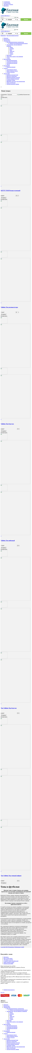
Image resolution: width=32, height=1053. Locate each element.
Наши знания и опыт (9, 962)
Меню (3, 1000)
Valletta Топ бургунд (7, 424)
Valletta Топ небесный (8, 540)
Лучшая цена (4, 97)
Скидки (16, 35)
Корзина (26, 19)
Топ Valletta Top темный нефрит (11, 875)
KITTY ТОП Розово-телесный (10, 190)
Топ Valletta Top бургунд (9, 708)
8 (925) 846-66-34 (5, 15)
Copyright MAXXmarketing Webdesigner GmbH (12, 947)
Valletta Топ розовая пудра (9, 307)
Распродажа (10, 35)
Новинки (3, 35)
